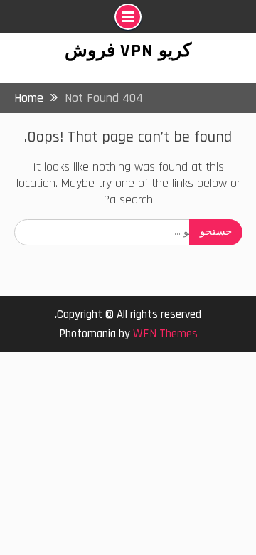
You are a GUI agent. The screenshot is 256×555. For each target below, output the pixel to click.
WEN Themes (165, 334)
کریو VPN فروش (128, 51)
